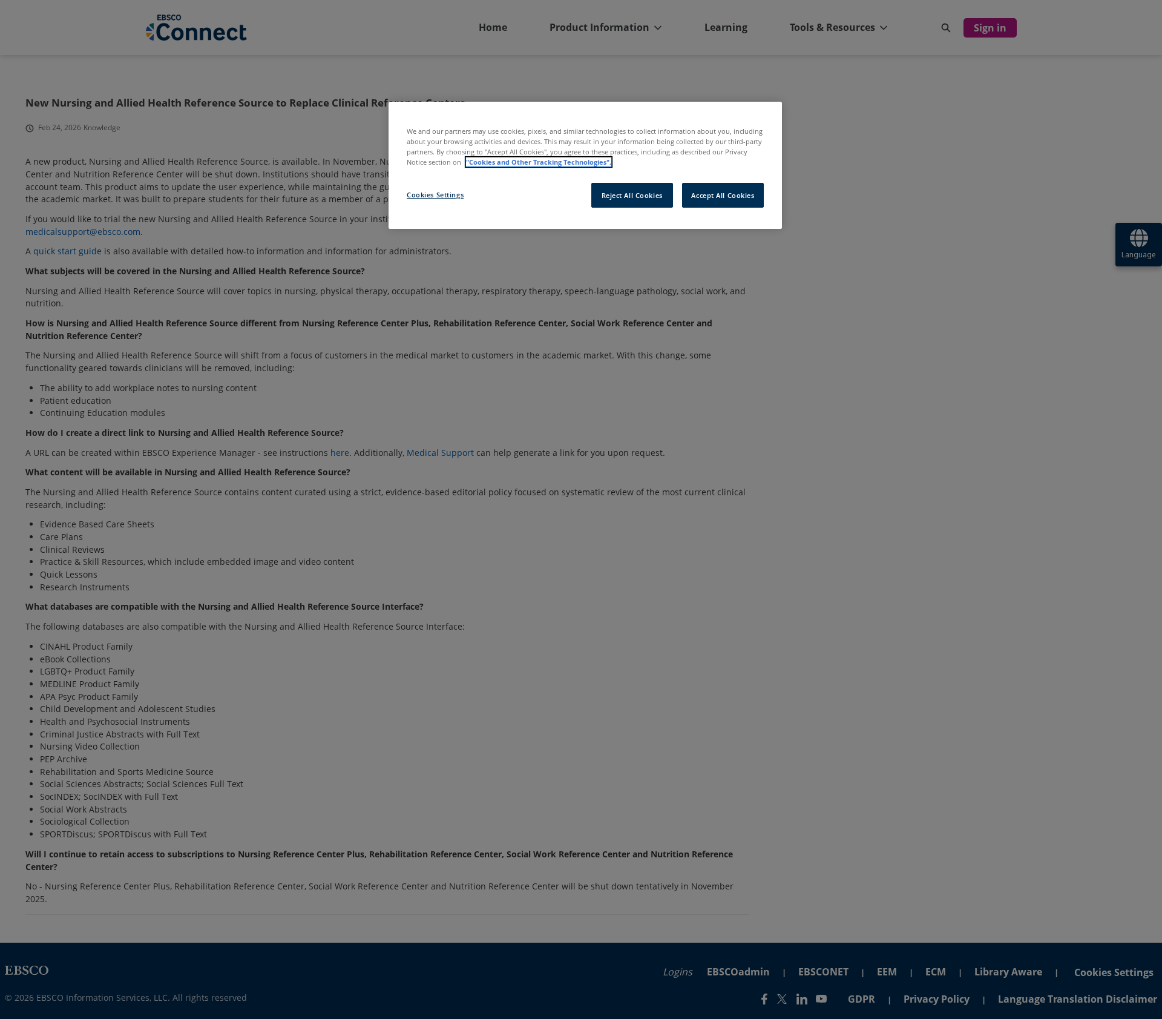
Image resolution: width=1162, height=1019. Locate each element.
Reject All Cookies (632, 195)
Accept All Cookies (722, 195)
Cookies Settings (435, 194)
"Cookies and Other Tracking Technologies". (538, 162)
